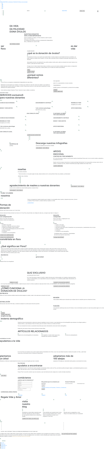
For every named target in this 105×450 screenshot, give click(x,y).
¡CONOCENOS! (31, 202)
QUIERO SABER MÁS (58, 91)
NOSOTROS (5, 2)
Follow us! (3, 444)
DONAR (55, 89)
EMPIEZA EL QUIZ (13, 282)
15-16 (71, 383)
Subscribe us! (4, 445)
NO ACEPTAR (64, 433)
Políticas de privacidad (22, 2)
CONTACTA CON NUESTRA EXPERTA (61, 282)
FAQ (14, 2)
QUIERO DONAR (31, 71)
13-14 (69, 383)
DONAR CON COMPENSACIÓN (6, 235)
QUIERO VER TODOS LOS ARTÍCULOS (30, 418)
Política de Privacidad (25, 436)
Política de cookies (16, 436)
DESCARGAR (39, 147)
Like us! (2, 442)
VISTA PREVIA (46, 147)
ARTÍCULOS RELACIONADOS (33, 331)
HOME (1, 2)
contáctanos (10, 2)
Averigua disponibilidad (58, 237)
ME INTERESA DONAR (14, 43)
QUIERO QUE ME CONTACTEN (34, 134)
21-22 (83, 383)
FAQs (29, 69)
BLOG (16, 2)
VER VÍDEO (3, 375)
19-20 (80, 383)
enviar (43, 389)
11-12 (66, 383)
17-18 (78, 383)
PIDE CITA (82, 10)
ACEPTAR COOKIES (72, 433)
